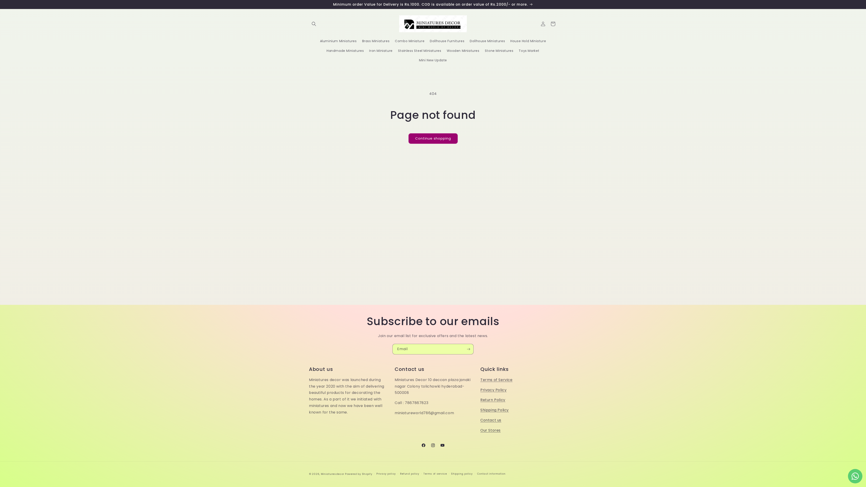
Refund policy (409, 474)
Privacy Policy (493, 390)
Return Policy (492, 399)
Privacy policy (386, 474)
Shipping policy (462, 474)
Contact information (491, 474)
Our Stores (490, 430)
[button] (314, 24)
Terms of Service (496, 379)
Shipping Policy (494, 410)
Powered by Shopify (358, 474)
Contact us (490, 420)
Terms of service (435, 474)
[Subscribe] (468, 349)
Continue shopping (433, 138)
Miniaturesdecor (333, 474)
